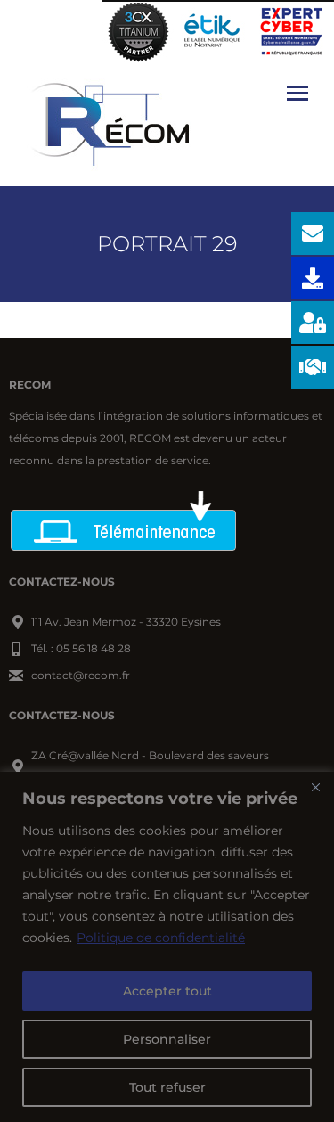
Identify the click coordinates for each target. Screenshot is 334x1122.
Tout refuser (167, 1087)
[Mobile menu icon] (297, 93)
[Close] (315, 787)
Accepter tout (167, 991)
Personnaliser (167, 1039)
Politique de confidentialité (161, 938)
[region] (167, 947)
